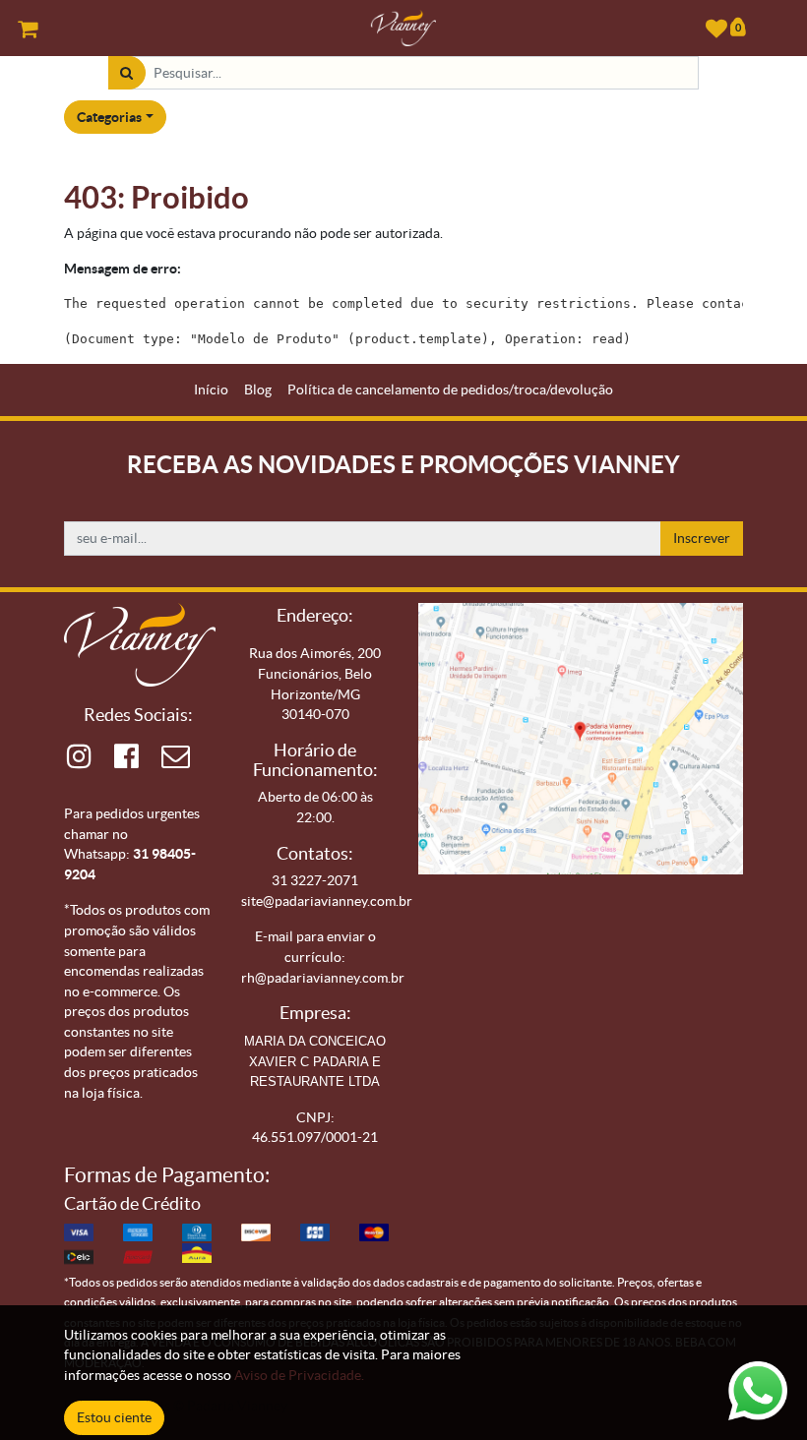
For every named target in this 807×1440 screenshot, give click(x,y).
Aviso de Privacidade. (299, 1375)
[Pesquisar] (126, 73)
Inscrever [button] (701, 538)
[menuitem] (211, 390)
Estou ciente (114, 1417)
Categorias (109, 117)
